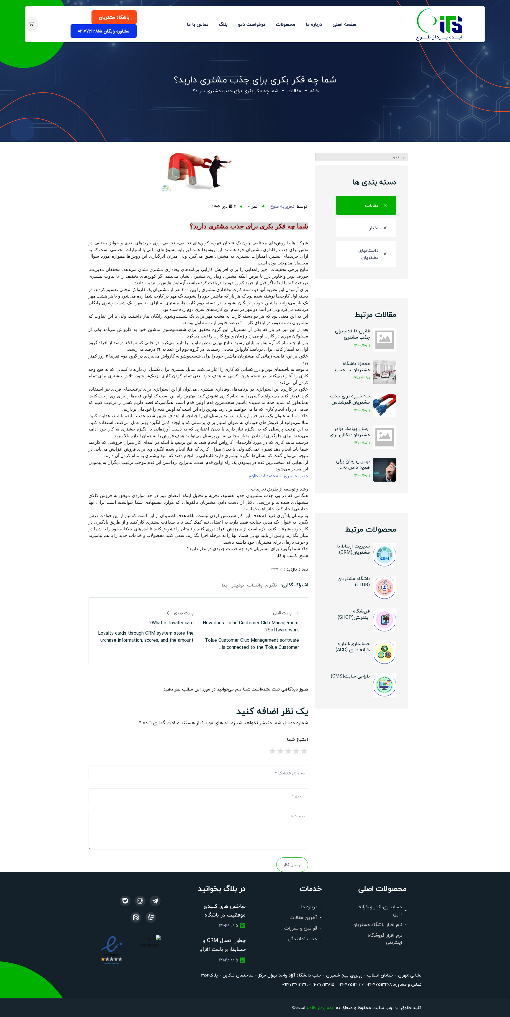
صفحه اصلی (344, 24)
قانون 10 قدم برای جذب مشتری (352, 333)
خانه (314, 90)
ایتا (225, 584)
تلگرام (271, 584)
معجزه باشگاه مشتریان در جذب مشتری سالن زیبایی (350, 367)
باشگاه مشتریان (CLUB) (354, 581)
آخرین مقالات (303, 917)
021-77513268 (379, 984)
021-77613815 (321, 984)
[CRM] (155, 901)
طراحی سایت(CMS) (350, 675)
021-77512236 (350, 984)
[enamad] (111, 949)
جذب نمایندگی (302, 938)
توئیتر (238, 584)
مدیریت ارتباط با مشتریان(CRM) (353, 549)
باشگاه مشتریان (114, 17)
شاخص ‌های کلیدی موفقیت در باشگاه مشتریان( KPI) (225, 915)
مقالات (294, 90)
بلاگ (223, 24)
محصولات (285, 24)
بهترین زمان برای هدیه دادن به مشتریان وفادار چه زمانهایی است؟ (351, 464)
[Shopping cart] (31, 24)
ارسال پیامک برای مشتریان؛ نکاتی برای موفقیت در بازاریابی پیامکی (350, 432)
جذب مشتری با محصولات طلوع (277, 475)
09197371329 (294, 984)
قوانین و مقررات (300, 927)
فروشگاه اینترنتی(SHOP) (354, 614)
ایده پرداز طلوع (320, 1007)
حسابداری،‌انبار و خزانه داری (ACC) (353, 646)
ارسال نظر (292, 864)
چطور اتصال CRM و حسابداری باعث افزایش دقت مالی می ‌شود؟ (219, 949)
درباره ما (314, 24)
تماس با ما (197, 24)
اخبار (374, 227)
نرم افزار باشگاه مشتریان (377, 924)
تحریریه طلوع (282, 206)
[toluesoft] (140, 901)
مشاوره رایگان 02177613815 (103, 30)
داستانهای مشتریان (368, 254)
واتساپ (254, 584)
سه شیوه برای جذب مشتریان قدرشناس (350, 398)
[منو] (439, 23)
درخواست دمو (251, 24)
